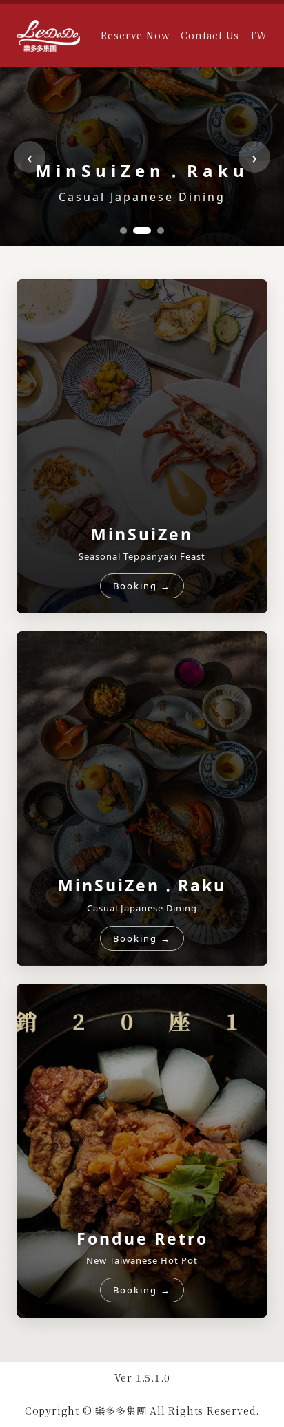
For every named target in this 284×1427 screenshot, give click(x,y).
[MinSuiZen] (123, 230)
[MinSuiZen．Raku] (136, 230)
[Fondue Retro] (155, 230)
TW (258, 35)
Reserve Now (135, 35)
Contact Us (210, 35)
